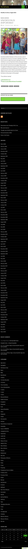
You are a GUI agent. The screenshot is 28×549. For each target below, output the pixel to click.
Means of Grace (4, 440)
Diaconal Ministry (4, 397)
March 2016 (3, 285)
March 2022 (3, 197)
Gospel (2, 416)
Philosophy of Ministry (5, 458)
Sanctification (3, 482)
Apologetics (3, 365)
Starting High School (14, 340)
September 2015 (4, 297)
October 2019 (4, 236)
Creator (2, 392)
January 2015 (3, 312)
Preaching (3, 467)
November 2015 (4, 295)
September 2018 (4, 253)
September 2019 (4, 239)
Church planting (4, 384)
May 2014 (3, 326)
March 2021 (3, 209)
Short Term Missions (5, 489)
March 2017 (3, 268)
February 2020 (4, 231)
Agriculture (3, 362)
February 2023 (4, 187)
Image (3, 25)
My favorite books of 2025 (6, 132)
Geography (3, 414)
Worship (2, 521)
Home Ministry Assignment (6, 423)
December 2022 (4, 192)
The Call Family (5, 7)
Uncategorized (4, 511)
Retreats (2, 479)
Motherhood (3, 453)
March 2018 (3, 261)
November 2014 (4, 314)
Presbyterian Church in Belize (7, 470)
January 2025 (3, 163)
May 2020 (3, 226)
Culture (2, 394)
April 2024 (3, 170)
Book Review (3, 375)
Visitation (6, 17)
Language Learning (4, 431)
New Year (3, 455)
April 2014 (3, 329)
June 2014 (3, 324)
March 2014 (3, 331)
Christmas (3, 382)
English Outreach (4, 399)
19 (25, 535)
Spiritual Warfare (4, 497)
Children (2, 377)
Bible (2, 372)
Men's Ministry (4, 445)
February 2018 (4, 263)
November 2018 (4, 251)
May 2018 (3, 258)
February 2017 (4, 270)
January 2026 (3, 148)
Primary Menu (26, 7)
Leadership (3, 436)
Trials (2, 509)
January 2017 (3, 273)
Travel (2, 506)
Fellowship (3, 404)
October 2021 (4, 205)
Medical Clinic (4, 443)
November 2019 (4, 234)
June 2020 (3, 224)
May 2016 (3, 280)
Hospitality (3, 426)
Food (2, 406)
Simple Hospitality (13, 343)
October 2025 (4, 153)
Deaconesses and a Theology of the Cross (9, 125)
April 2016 (3, 283)
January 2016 (3, 290)
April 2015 (3, 304)
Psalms (2, 477)
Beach (2, 370)
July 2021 (3, 207)
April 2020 (3, 229)
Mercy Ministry (5, 86)
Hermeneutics (4, 419)
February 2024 (4, 173)
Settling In (3, 487)
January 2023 (3, 190)
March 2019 (3, 246)
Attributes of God (4, 367)
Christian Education (5, 380)
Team (2, 501)
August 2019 (3, 241)
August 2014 (3, 322)
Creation (2, 389)
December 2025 (4, 151)
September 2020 (4, 219)
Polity (2, 462)
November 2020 (4, 217)
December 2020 (4, 214)
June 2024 (3, 168)
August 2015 (3, 300)
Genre (2, 411)
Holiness (2, 421)
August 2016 (3, 278)
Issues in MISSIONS (5, 428)
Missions (2, 450)
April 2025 (3, 161)
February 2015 (4, 309)
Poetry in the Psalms (5, 135)
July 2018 (3, 256)
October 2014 (4, 317)
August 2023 (3, 183)
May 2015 (3, 302)
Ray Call (16, 25)
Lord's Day (3, 438)
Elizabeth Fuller (4, 343)
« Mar (2, 541)
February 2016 (4, 287)
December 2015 (4, 292)
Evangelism (3, 401)
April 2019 (3, 244)
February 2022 (4, 200)
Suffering (3, 499)
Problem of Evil (4, 472)
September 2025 (4, 156)
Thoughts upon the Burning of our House (9, 130)
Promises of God (4, 475)
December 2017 (4, 265)
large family (3, 433)
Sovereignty (3, 492)
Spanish (2, 494)
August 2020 (3, 222)
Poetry (2, 460)
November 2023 (4, 178)
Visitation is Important (8, 21)
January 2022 (3, 202)
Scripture (3, 484)
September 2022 (4, 195)
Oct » (26, 541)
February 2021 (4, 212)
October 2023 (4, 180)
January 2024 (3, 175)
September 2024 (4, 166)
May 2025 (3, 158)
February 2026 (4, 146)
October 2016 (4, 275)
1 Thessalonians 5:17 (5, 79)
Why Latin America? (5, 127)
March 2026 (3, 144)
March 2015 (3, 307)
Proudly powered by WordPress (6, 547)
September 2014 (4, 319)
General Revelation (5, 409)
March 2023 (3, 185)
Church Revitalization (5, 387)
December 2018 (4, 248)
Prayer (2, 17)
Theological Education (5, 504)
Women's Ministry (4, 516)
